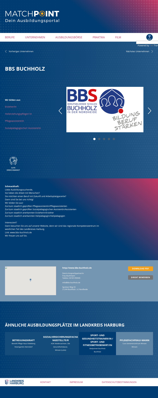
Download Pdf (140, 268)
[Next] (149, 110)
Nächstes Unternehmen (137, 51)
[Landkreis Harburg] (14, 382)
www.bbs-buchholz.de (21, 232)
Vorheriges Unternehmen (21, 51)
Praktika (99, 37)
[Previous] (60, 110)
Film (118, 37)
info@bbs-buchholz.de (71, 282)
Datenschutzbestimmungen (119, 382)
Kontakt (45, 382)
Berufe (10, 37)
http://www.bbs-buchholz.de (77, 267)
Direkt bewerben (140, 277)
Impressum (76, 382)
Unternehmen (35, 37)
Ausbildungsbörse (68, 37)
